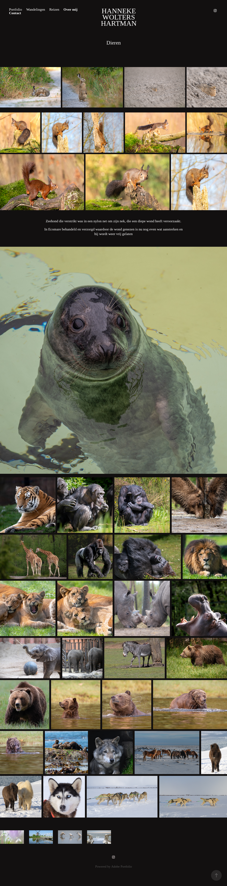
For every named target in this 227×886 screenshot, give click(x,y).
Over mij (70, 9)
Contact (15, 13)
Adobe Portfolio (121, 866)
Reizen (54, 9)
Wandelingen (35, 9)
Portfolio (15, 9)
